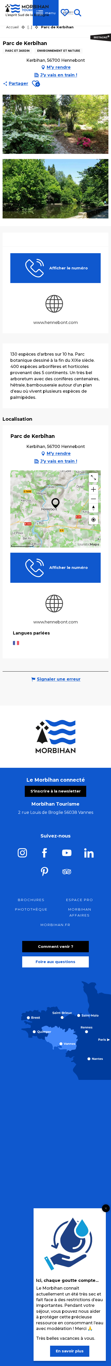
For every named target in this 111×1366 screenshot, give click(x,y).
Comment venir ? (55, 946)
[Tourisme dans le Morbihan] (68, 13)
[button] (36, 83)
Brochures (31, 900)
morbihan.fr (55, 925)
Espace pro (79, 900)
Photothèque (31, 909)
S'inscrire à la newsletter (55, 791)
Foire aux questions (55, 961)
